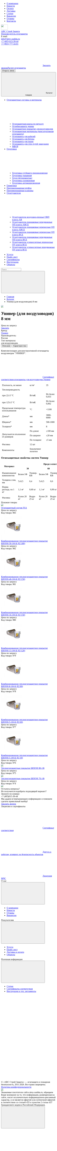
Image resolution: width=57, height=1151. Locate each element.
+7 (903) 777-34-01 (9, 44)
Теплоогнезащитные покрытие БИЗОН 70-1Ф (23, 778)
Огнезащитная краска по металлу (28, 124)
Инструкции (13, 262)
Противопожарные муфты (19, 188)
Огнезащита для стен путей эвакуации (30, 144)
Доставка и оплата (15, 952)
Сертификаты (13, 259)
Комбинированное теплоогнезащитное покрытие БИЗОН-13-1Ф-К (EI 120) (24, 649)
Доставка (11, 11)
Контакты (11, 21)
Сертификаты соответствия (20, 989)
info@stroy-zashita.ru (10, 39)
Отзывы (10, 18)
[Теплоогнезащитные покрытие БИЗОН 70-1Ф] (2, 776)
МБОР (15, 146)
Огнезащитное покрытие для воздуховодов (32, 129)
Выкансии (11, 915)
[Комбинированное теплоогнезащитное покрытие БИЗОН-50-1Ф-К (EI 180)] (13, 538)
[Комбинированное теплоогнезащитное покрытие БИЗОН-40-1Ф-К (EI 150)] (13, 574)
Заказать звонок (8, 804)
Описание (6, 346)
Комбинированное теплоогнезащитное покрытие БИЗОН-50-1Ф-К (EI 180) (24, 542)
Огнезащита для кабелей (23, 136)
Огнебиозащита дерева (23, 126)
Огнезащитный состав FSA (14, 508)
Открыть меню (8, 71)
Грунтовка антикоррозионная (26, 183)
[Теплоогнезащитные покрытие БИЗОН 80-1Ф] (2, 765)
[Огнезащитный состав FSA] (2, 505)
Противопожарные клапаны (20, 190)
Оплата (10, 8)
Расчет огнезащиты (17, 68)
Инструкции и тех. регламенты (21, 991)
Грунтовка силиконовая (23, 180)
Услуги (10, 254)
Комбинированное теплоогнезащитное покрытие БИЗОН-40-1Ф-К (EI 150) (24, 578)
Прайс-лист (12, 257)
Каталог (10, 299)
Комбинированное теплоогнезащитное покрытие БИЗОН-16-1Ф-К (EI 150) (24, 613)
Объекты (11, 264)
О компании (12, 3)
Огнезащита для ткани (22, 141)
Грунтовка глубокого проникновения (29, 173)
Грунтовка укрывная (22, 175)
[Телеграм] (22, 65)
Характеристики (19, 346)
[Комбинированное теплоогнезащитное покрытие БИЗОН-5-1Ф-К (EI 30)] (13, 753)
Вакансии (11, 16)
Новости (11, 6)
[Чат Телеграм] (22, 1148)
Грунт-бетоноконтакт (22, 178)
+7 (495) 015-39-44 (9, 41)
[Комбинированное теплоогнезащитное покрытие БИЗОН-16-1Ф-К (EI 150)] (13, 610)
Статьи (10, 13)
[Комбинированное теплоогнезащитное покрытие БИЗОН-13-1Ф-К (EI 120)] (13, 645)
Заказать (5, 328)
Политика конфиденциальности (16, 1087)
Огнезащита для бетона (23, 139)
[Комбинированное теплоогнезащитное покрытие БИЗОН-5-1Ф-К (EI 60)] (13, 717)
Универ (4, 333)
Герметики (12, 185)
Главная (10, 296)
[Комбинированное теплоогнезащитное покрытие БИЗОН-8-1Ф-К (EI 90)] (13, 681)
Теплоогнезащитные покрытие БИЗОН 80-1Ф (23, 768)
